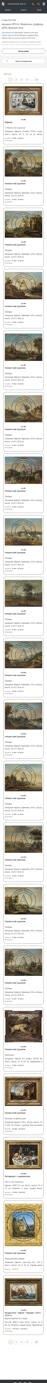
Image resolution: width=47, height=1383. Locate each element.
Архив (39, 10)
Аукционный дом (8, 32)
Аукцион (8, 10)
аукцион (18, 42)
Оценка (23, 10)
